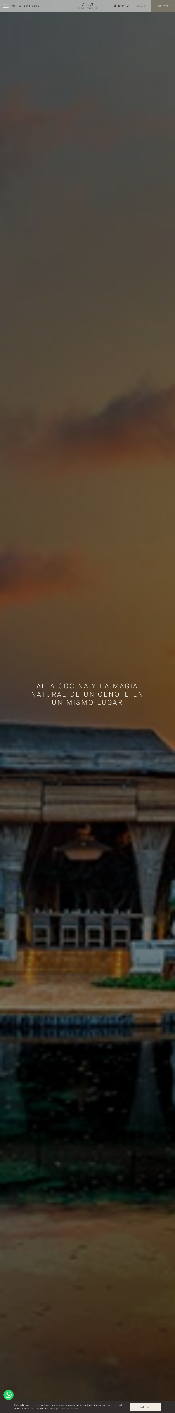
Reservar (162, 5)
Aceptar (145, 1407)
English (142, 6)
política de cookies (67, 1408)
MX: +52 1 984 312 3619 (25, 6)
